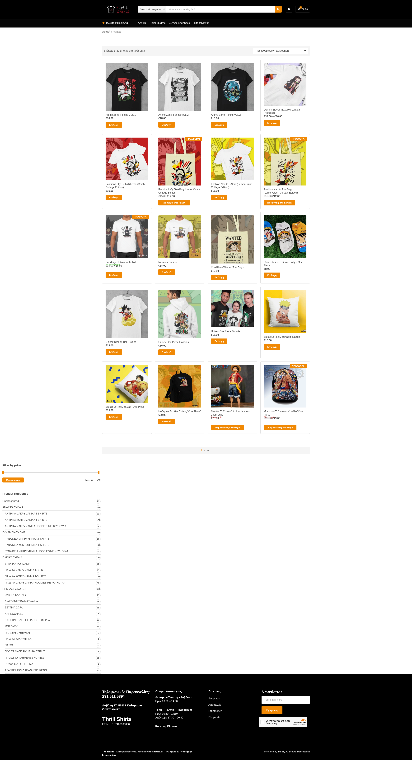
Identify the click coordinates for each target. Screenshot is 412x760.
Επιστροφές (215, 711)
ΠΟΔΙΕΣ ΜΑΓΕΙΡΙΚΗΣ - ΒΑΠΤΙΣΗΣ (25, 651)
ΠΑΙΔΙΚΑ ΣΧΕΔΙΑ (12, 557)
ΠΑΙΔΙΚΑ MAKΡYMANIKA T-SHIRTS (26, 570)
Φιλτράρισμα (13, 480)
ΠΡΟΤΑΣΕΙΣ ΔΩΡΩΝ (14, 589)
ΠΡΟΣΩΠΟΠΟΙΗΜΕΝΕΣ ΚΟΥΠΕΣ (24, 657)
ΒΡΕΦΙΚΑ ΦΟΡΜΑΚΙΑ (17, 563)
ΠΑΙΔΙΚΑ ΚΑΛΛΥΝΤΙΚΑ (18, 639)
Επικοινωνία (201, 23)
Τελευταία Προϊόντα (117, 23)
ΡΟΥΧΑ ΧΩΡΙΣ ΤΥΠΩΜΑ (19, 664)
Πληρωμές (214, 717)
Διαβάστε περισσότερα (227, 427)
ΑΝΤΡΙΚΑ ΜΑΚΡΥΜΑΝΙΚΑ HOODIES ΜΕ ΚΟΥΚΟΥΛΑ (35, 526)
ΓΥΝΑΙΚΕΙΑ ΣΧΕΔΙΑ (13, 532)
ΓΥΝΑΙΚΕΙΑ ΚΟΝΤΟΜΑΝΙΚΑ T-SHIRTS (27, 545)
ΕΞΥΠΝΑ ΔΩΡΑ (14, 607)
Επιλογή (113, 125)
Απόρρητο (214, 698)
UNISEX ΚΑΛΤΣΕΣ (16, 595)
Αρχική (142, 23)
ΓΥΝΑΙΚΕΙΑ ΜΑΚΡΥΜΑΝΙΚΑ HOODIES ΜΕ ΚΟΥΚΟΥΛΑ (36, 551)
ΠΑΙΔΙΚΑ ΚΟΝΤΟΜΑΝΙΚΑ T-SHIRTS (26, 576)
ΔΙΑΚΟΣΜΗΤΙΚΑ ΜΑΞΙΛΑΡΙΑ (21, 601)
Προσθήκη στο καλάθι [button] (174, 202)
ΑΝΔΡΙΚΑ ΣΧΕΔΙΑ (12, 507)
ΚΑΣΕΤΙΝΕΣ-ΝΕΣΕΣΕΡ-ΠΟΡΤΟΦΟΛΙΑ (27, 620)
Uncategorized (10, 501)
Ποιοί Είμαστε (157, 23)
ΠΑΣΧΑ (9, 645)
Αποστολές (214, 704)
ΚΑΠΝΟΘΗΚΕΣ (14, 613)
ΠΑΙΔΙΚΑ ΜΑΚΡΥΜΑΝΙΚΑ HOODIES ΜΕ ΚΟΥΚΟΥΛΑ (35, 582)
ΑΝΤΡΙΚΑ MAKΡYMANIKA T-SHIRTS (26, 513)
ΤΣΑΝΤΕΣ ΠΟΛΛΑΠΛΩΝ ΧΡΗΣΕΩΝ (26, 670)
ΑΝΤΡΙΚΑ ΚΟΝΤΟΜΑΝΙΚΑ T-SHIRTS (26, 520)
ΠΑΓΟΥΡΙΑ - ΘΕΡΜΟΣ (17, 632)
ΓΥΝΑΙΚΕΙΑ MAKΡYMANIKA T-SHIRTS (27, 538)
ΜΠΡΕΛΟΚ (11, 626)
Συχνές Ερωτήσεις (179, 23)
